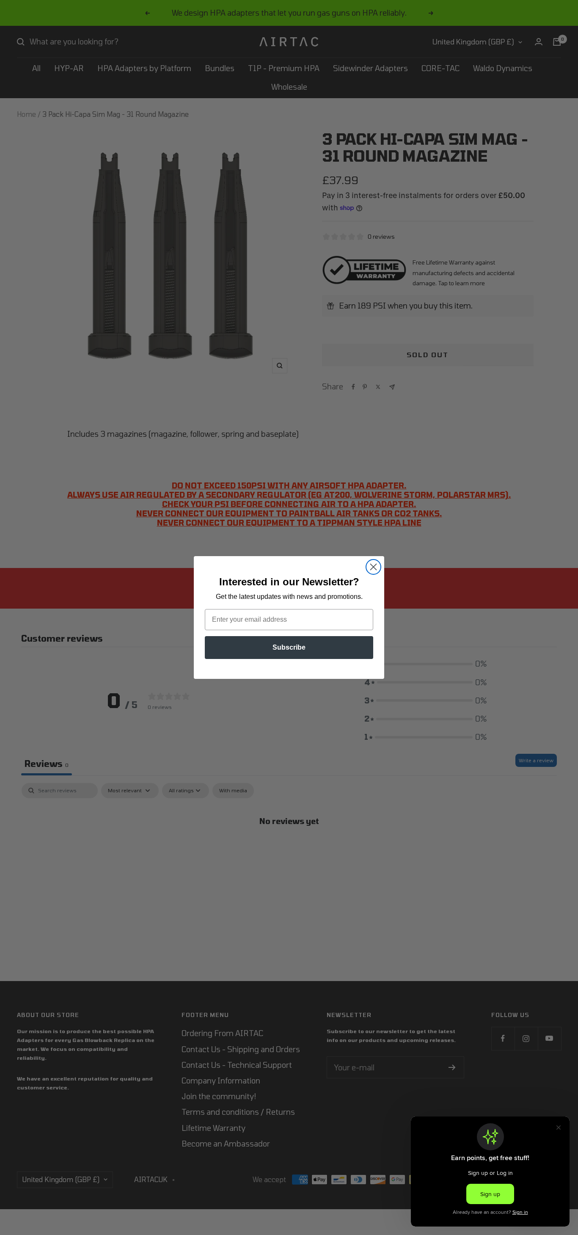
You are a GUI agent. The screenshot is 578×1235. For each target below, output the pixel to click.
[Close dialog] (373, 567)
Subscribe (289, 647)
